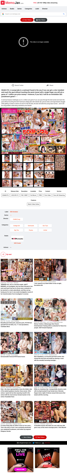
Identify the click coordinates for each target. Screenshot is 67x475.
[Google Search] (64, 14)
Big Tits (16, 230)
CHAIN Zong (16, 219)
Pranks (31, 230)
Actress (4, 9)
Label (37, 9)
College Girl (16, 225)
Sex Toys (45, 225)
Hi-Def (45, 230)
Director (44, 9)
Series (19, 9)
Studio (12, 9)
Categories (28, 9)
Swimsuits (31, 225)
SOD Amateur (14, 212)
